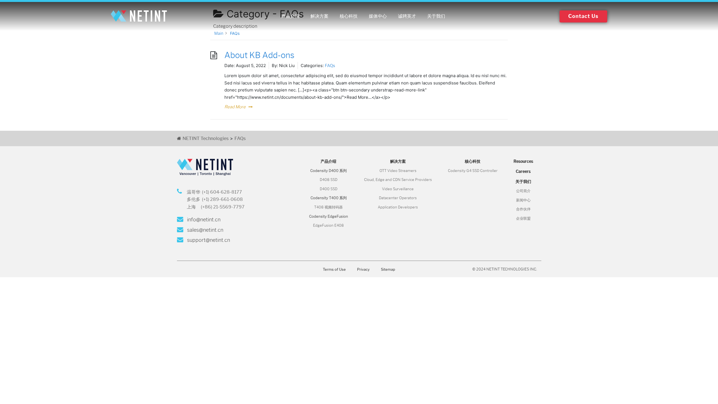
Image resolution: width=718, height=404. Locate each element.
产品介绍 (290, 16)
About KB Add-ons (259, 55)
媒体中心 (378, 16)
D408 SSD (328, 180)
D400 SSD (328, 189)
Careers (523, 171)
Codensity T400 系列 (328, 198)
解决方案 (319, 16)
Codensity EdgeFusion (328, 216)
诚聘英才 (407, 16)
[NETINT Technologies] (139, 16)
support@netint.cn (208, 240)
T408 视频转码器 (328, 207)
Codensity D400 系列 (328, 171)
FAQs (330, 65)
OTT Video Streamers (397, 171)
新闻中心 (523, 200)
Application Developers (398, 207)
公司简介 (523, 191)
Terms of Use (334, 269)
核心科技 (349, 16)
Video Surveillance (398, 189)
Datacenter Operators (398, 198)
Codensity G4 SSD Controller (473, 171)
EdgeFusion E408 (328, 225)
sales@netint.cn (204, 230)
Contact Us (583, 16)
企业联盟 (523, 218)
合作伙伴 (523, 209)
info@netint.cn (203, 220)
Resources (523, 161)
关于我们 (436, 16)
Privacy (363, 269)
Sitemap (388, 269)
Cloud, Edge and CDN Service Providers (398, 180)
